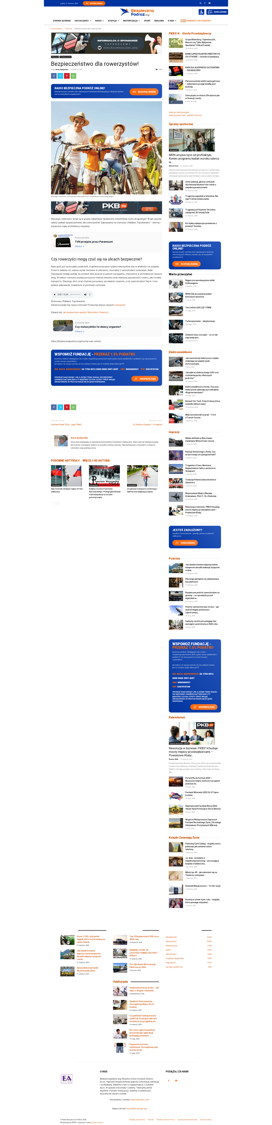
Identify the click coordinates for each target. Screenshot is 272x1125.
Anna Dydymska (62, 69)
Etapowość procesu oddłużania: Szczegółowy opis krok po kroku (143, 1047)
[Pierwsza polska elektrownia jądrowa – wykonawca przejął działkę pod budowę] (176, 85)
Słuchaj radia (146, 91)
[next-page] (57, 503)
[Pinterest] (67, 76)
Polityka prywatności (137, 1119)
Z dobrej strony (65, 57)
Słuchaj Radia (96, 3)
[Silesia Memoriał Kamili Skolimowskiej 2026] (67, 971)
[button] (200, 3)
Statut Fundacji (206, 1119)
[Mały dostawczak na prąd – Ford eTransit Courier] (176, 418)
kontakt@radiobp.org (137, 1108)
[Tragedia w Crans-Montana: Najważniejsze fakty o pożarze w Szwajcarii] (176, 469)
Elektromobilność (180, 352)
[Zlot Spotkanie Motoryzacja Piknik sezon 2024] (120, 968)
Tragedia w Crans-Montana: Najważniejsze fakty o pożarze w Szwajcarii (200, 468)
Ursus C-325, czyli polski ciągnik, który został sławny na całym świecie (91, 939)
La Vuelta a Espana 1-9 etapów (147, 424)
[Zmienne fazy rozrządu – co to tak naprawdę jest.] (176, 338)
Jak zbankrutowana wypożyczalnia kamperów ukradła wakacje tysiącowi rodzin (202, 567)
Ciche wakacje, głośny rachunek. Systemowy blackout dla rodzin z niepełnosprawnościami (200, 185)
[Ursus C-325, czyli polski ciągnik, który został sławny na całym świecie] (67, 940)
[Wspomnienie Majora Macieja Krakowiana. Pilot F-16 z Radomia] (176, 497)
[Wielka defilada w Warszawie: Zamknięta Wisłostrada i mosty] (176, 442)
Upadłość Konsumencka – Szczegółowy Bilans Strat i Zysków (141, 1004)
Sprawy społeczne (181, 124)
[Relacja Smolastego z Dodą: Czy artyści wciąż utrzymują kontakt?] (176, 455)
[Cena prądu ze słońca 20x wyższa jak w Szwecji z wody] (176, 99)
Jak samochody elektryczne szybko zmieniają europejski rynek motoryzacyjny (202, 361)
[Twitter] (60, 76)
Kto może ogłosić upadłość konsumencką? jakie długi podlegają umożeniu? (142, 1033)
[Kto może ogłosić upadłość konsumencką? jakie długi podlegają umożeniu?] (120, 1034)
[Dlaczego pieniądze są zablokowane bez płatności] (176, 582)
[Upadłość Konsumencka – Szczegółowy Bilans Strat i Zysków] (120, 1005)
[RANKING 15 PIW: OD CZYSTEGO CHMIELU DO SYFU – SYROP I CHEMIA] (120, 954)
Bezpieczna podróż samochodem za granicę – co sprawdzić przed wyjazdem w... (202, 595)
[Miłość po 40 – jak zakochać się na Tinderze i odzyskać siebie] (176, 876)
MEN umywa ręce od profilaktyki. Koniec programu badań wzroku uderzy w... (194, 158)
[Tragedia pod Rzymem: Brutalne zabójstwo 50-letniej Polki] (176, 213)
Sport (147, 20)
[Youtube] (209, 3)
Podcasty (68, 28)
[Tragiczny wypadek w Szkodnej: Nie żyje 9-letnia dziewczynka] (176, 200)
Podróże (174, 558)
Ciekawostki (56, 485)
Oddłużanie (187, 542)
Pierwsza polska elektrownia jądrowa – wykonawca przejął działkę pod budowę (202, 84)
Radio (98, 20)
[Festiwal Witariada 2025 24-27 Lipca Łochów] (176, 796)
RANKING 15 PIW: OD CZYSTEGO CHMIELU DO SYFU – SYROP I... (144, 953)
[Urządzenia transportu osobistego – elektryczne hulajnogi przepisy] (144, 475)
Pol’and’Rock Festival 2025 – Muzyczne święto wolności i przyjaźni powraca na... (202, 781)
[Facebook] (205, 3)
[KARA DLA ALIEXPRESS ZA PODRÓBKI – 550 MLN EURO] (176, 71)
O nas (171, 20)
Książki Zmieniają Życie (184, 837)
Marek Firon (173, 166)
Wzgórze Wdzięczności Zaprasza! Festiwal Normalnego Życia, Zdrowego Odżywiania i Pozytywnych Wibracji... (203, 822)
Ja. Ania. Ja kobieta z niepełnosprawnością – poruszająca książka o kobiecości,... (202, 861)
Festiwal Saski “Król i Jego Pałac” (66, 424)
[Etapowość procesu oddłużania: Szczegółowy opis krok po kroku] (120, 1048)
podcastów (119, 305)
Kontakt (151, 1119)
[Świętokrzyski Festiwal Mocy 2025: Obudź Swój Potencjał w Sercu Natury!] (176, 809)
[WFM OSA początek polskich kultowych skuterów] (176, 297)
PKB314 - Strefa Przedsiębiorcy (190, 33)
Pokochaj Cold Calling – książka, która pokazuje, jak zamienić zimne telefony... (202, 846)
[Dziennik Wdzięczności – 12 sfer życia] (176, 889)
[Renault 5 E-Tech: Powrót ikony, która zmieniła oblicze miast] (176, 405)
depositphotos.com (140, 1099)
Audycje (112, 20)
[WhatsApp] (73, 76)
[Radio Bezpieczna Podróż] (137, 12)
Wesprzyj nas (147, 378)
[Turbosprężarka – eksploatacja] (176, 325)
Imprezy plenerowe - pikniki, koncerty (185, 115)
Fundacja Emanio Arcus (166, 1119)
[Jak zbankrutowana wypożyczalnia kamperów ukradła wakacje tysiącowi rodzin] (176, 568)
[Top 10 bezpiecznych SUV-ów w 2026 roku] (120, 940)
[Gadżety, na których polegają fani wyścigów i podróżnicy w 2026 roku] (176, 625)
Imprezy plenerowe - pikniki (179, 743)
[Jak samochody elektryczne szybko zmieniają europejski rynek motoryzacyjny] (176, 362)
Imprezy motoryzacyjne (179, 112)
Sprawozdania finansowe (187, 1119)
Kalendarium (177, 717)
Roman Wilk (173, 759)
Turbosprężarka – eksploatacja (200, 321)
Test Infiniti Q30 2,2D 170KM (198, 307)
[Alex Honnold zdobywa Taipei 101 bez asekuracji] (68, 475)
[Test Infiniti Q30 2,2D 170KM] (176, 311)
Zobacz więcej (97, 1122)
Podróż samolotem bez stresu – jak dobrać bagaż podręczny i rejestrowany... (202, 610)
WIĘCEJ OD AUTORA (96, 460)
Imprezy (174, 432)
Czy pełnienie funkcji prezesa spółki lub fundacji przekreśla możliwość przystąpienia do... (143, 1018)
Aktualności (82, 20)
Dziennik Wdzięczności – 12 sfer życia (202, 886)
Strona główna (62, 20)
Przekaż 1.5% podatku (199, 20)
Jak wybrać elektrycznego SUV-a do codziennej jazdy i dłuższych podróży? (202, 375)
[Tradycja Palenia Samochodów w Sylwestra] (176, 483)
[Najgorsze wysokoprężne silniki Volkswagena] (176, 284)
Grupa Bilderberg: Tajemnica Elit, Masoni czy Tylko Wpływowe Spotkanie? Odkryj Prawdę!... (200, 42)
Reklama (159, 20)
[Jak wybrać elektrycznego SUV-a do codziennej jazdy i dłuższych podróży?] (176, 376)
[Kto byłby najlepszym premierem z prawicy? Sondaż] (176, 227)
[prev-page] (53, 503)
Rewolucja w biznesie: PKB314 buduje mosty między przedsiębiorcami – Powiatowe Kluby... (202, 510)
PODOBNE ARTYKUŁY (65, 460)
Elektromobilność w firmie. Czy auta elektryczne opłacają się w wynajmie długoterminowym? (202, 390)
